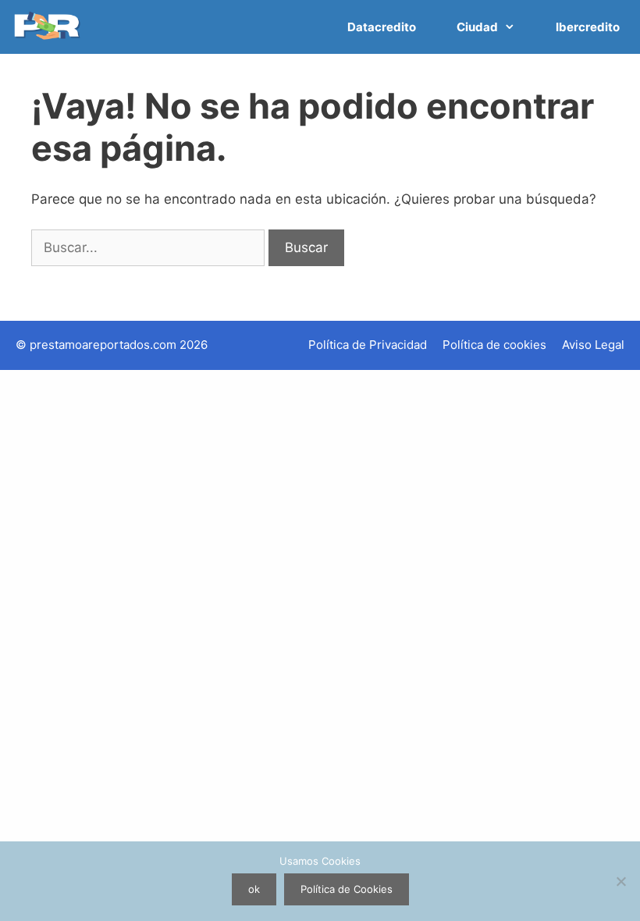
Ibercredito (588, 27)
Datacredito (381, 27)
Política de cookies (494, 344)
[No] (620, 881)
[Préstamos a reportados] (50, 27)
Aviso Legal (593, 344)
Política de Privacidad (367, 344)
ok (254, 889)
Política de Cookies (346, 889)
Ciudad (477, 27)
